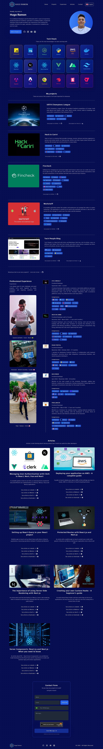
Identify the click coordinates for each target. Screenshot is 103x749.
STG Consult (56, 281)
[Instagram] (34, 31)
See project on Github (52, 123)
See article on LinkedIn (27, 490)
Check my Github (34, 272)
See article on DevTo (28, 495)
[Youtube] (31, 31)
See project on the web (51, 156)
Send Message (50, 730)
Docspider (55, 374)
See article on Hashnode (28, 498)
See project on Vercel (74, 123)
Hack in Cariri (56, 314)
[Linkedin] (28, 31)
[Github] (24, 31)
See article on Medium (27, 492)
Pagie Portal (56, 345)
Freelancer (56, 402)
